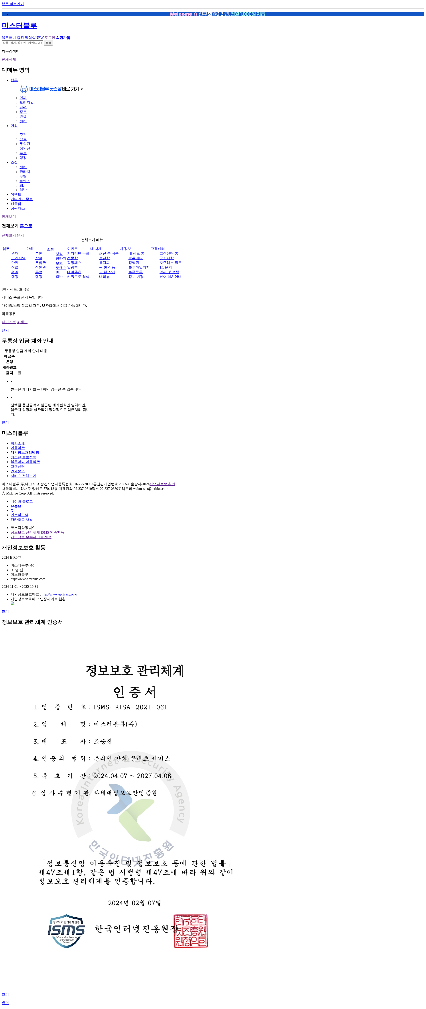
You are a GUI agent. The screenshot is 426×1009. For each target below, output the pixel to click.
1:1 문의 (166, 267)
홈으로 (26, 226)
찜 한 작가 (107, 272)
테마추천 (74, 272)
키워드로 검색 (78, 277)
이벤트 (16, 194)
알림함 (34, 38)
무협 (23, 176)
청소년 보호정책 (23, 457)
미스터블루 (19, 26)
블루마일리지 (139, 267)
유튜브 (16, 506)
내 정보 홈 (136, 253)
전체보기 (9, 216)
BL (22, 185)
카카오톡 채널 (22, 519)
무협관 (25, 144)
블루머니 (135, 258)
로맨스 (25, 181)
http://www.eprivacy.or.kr (59, 594)
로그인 (50, 38)
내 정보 (125, 249)
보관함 (104, 258)
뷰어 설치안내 (171, 277)
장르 (23, 112)
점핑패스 (18, 208)
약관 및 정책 (169, 272)
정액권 (133, 263)
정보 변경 (136, 277)
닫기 (5, 330)
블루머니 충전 (13, 38)
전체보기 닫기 (13, 235)
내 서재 (96, 249)
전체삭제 (9, 59)
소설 (14, 162)
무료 (23, 153)
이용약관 (18, 448)
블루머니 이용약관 (25, 462)
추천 (23, 134)
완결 (23, 116)
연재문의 (18, 471)
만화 (14, 126)
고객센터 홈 (169, 253)
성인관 (25, 148)
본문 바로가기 (13, 4)
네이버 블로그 (22, 501)
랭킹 (23, 121)
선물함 (16, 204)
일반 (23, 190)
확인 (5, 1003)
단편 (23, 107)
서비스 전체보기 (23, 476)
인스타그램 (19, 515)
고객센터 (158, 249)
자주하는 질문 (171, 263)
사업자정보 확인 (162, 484)
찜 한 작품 (107, 267)
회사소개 (18, 443)
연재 (23, 98)
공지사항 (167, 258)
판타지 (25, 172)
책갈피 (104, 263)
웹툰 (14, 80)
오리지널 (27, 102)
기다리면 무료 (22, 199)
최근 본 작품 (109, 253)
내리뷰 (104, 277)
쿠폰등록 (135, 272)
